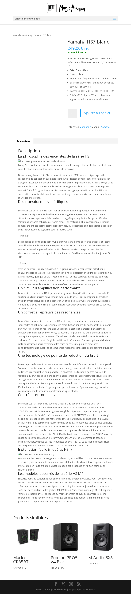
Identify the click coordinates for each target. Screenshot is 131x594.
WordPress (88, 589)
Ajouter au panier (97, 113)
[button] (58, 44)
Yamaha (105, 126)
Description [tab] (23, 141)
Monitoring (27, 35)
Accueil (16, 35)
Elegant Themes (56, 589)
